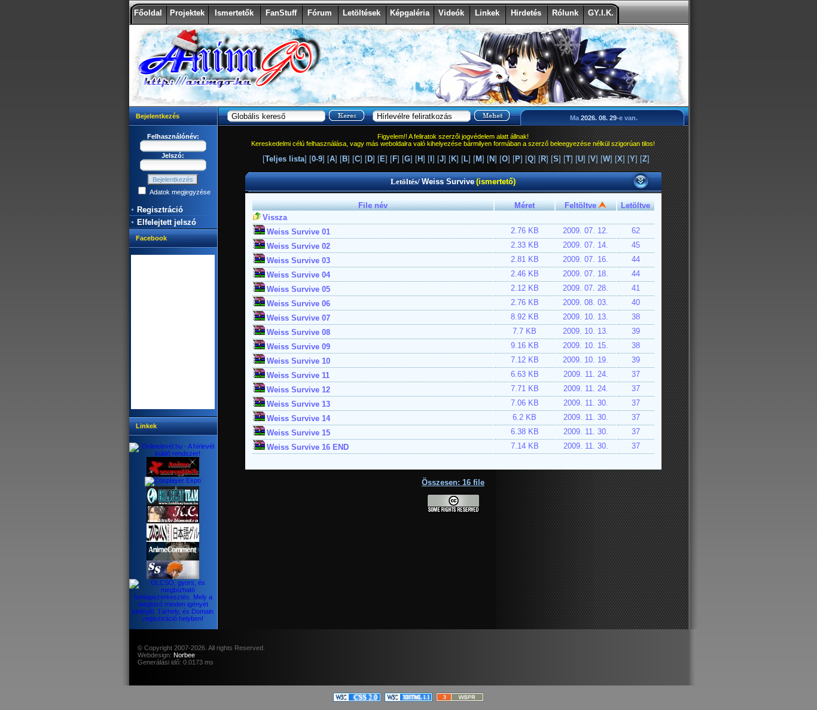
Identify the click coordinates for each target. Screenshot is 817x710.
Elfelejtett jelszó (166, 222)
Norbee (184, 655)
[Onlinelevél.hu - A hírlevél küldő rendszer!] (173, 453)
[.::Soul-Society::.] (173, 576)
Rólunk (565, 12)
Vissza (275, 217)
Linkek (487, 12)
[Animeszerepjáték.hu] (173, 474)
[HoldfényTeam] (173, 502)
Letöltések (361, 12)
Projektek (187, 12)
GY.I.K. (601, 12)
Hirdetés (526, 12)
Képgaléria (409, 12)
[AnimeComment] (173, 558)
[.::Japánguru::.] (173, 539)
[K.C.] (173, 521)
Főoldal (148, 12)
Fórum (319, 12)
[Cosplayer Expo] (173, 480)
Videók (451, 12)
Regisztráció (160, 209)
